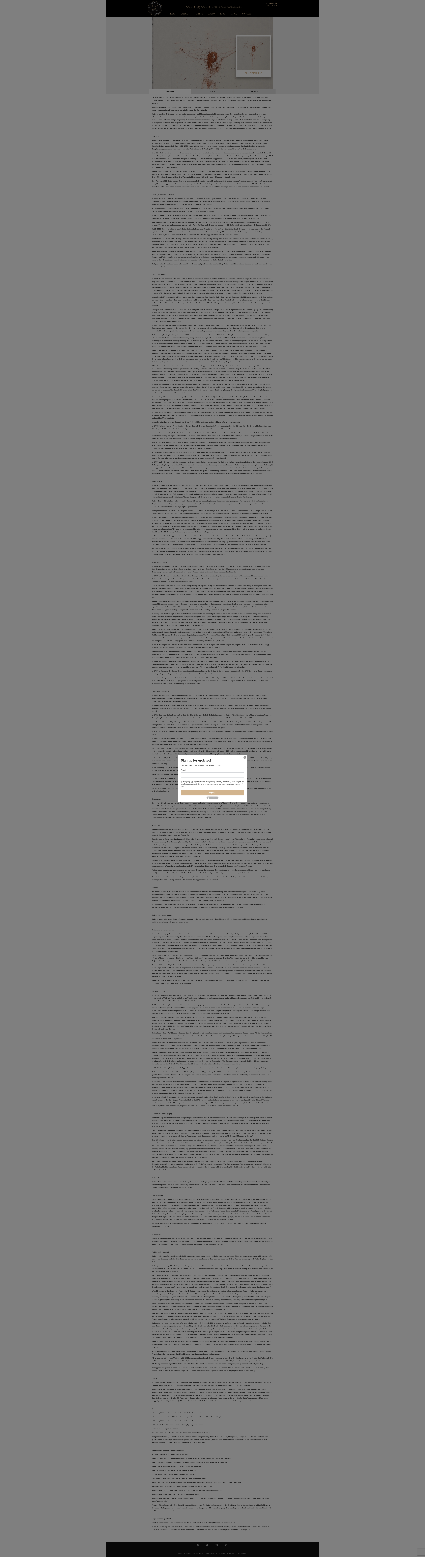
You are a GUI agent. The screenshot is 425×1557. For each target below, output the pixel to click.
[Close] (244, 757)
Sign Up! (212, 792)
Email (183, 770)
